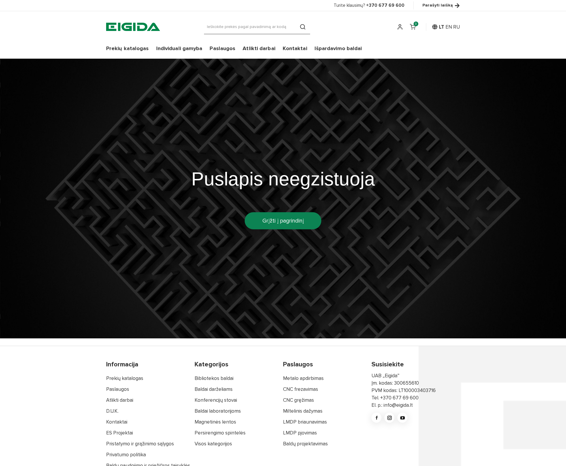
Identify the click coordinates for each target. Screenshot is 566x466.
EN (448, 27)
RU (456, 27)
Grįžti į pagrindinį (283, 220)
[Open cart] (413, 27)
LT (441, 27)
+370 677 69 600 (399, 398)
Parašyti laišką (437, 5)
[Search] (302, 26)
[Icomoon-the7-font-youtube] (402, 418)
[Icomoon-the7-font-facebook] (376, 418)
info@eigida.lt (398, 405)
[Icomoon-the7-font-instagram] (389, 418)
